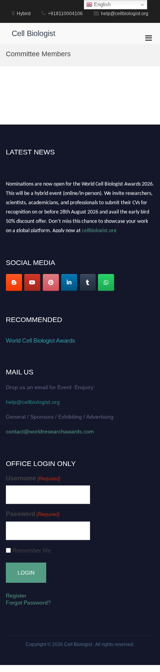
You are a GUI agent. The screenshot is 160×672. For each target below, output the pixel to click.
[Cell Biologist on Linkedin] (69, 282)
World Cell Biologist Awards (40, 340)
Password (32, 514)
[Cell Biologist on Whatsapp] (106, 282)
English (101, 4)
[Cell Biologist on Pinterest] (51, 282)
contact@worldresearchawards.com (50, 431)
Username (33, 478)
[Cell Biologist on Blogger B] (14, 282)
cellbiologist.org (99, 230)
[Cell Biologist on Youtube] (32, 282)
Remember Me (31, 550)
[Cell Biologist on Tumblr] (88, 282)
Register (16, 595)
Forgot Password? (28, 602)
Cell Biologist (34, 33)
